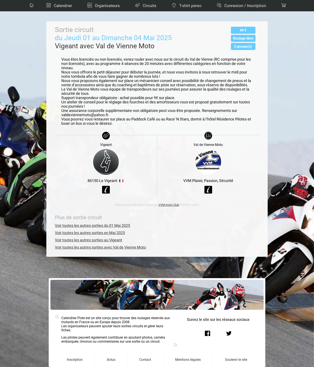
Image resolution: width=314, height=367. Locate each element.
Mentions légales (188, 360)
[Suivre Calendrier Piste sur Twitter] (229, 333)
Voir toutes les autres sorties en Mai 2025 (90, 233)
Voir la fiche (106, 190)
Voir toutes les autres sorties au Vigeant (88, 240)
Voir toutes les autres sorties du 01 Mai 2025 (92, 225)
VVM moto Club (168, 205)
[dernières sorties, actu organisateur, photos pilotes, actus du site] (31, 5)
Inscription (75, 360)
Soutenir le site (236, 360)
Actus (111, 360)
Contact (145, 360)
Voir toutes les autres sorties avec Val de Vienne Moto (100, 247)
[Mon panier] (283, 5)
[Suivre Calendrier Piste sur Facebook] (207, 333)
